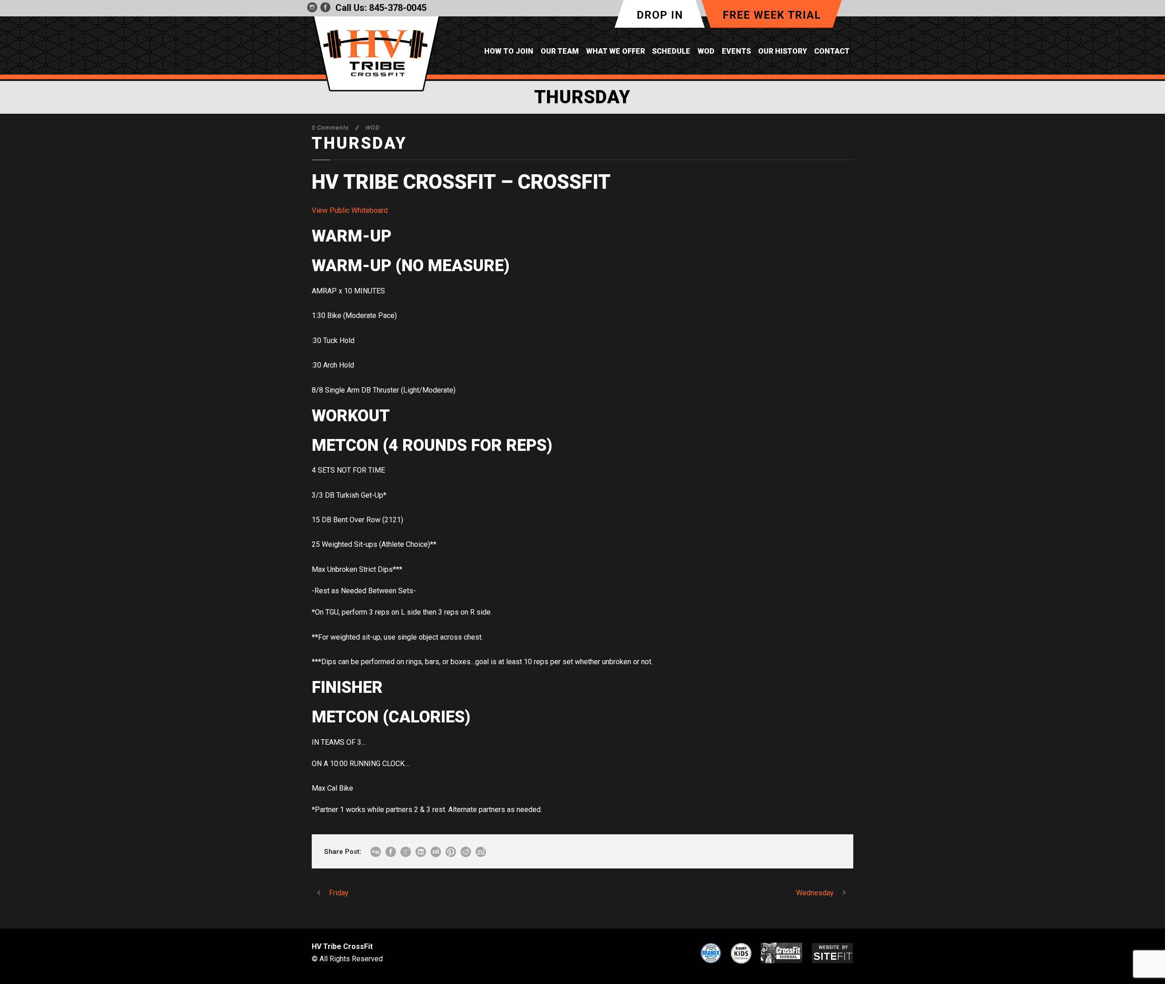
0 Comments (330, 127)
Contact (832, 51)
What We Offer (615, 51)
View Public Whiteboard (350, 210)
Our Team (560, 51)
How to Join (508, 51)
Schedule (671, 51)
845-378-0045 (397, 7)
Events (736, 51)
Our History (782, 51)
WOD (706, 51)
